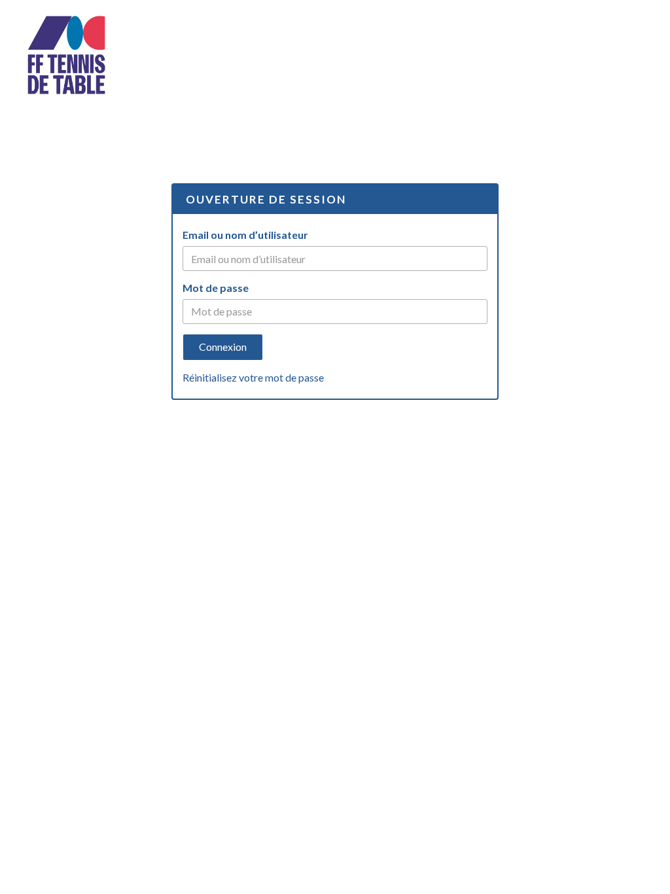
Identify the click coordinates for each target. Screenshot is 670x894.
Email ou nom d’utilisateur (245, 234)
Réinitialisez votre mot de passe (253, 377)
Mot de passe (216, 287)
